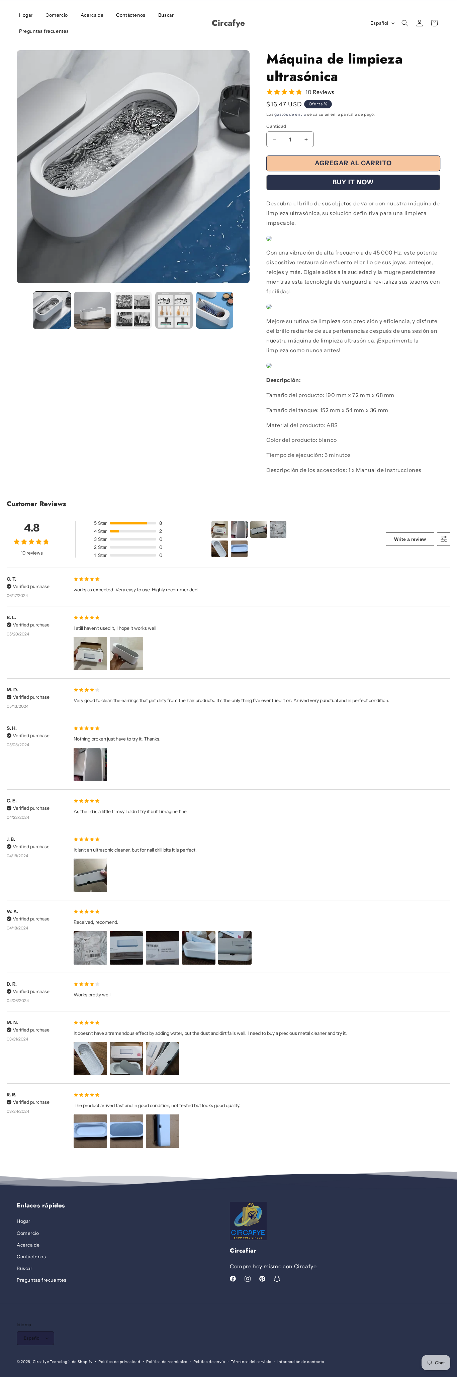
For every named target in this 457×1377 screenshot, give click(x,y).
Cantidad (276, 126)
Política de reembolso (166, 1361)
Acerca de (28, 1245)
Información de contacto (300, 1361)
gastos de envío (290, 114)
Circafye (41, 1361)
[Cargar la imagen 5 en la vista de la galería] (215, 310)
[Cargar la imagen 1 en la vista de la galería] (52, 310)
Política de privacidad (119, 1361)
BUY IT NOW (353, 182)
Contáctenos (31, 1257)
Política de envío (209, 1361)
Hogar (23, 1221)
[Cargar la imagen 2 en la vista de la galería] (92, 310)
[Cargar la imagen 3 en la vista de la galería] (133, 310)
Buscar (24, 1268)
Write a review (410, 539)
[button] (404, 23)
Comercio (28, 1233)
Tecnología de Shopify (71, 1361)
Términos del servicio (251, 1361)
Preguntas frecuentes (42, 1280)
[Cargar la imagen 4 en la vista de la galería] (174, 310)
